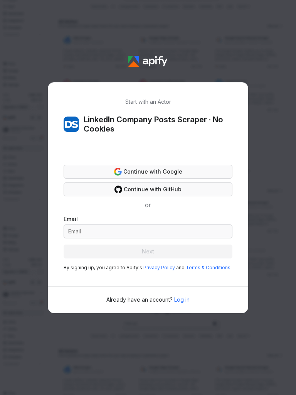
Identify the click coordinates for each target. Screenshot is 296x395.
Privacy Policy (159, 267)
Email (71, 219)
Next (148, 251)
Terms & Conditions (208, 267)
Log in (182, 299)
